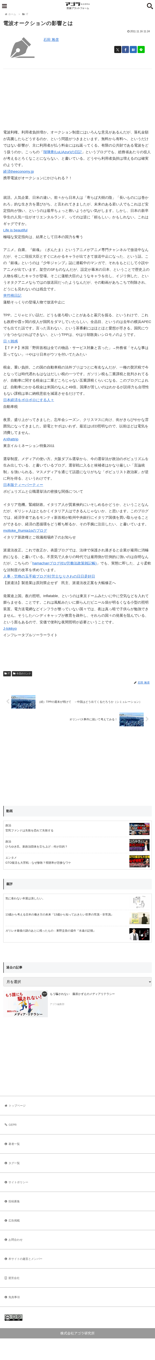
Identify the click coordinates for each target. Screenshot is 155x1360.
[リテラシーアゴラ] (25, 1003)
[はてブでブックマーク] (133, 49)
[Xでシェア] (117, 49)
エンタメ (11, 857)
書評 (9, 884)
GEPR (13, 1124)
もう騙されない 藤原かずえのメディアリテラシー (82, 994)
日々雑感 (10, 341)
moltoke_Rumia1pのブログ (25, 531)
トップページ (17, 1105)
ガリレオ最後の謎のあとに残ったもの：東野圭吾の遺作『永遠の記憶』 (50, 930)
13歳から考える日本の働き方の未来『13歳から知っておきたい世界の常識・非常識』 (59, 914)
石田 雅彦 (51, 40)
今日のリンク (23, 673)
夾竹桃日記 (12, 296)
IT (9, 673)
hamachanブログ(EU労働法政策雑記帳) (64, 563)
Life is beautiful (15, 230)
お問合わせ (15, 1239)
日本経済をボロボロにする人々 (28, 400)
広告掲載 (14, 1220)
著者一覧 (14, 1143)
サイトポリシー (18, 1182)
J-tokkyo (10, 629)
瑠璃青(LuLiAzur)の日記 (62, 152)
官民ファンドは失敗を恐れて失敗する (29, 830)
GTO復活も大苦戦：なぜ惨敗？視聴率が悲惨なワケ (38, 862)
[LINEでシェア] (141, 49)
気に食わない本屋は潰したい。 (25, 898)
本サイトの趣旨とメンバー (25, 1258)
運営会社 (14, 1278)
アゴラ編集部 (57, 1004)
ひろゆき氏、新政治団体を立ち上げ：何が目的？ (36, 846)
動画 (9, 811)
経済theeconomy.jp (18, 172)
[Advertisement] (77, 97)
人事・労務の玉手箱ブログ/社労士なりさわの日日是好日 (49, 576)
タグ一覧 (14, 1163)
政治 (8, 825)
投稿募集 (14, 1201)
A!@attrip (10, 439)
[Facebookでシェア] (125, 49)
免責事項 (14, 1297)
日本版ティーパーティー (23, 485)
